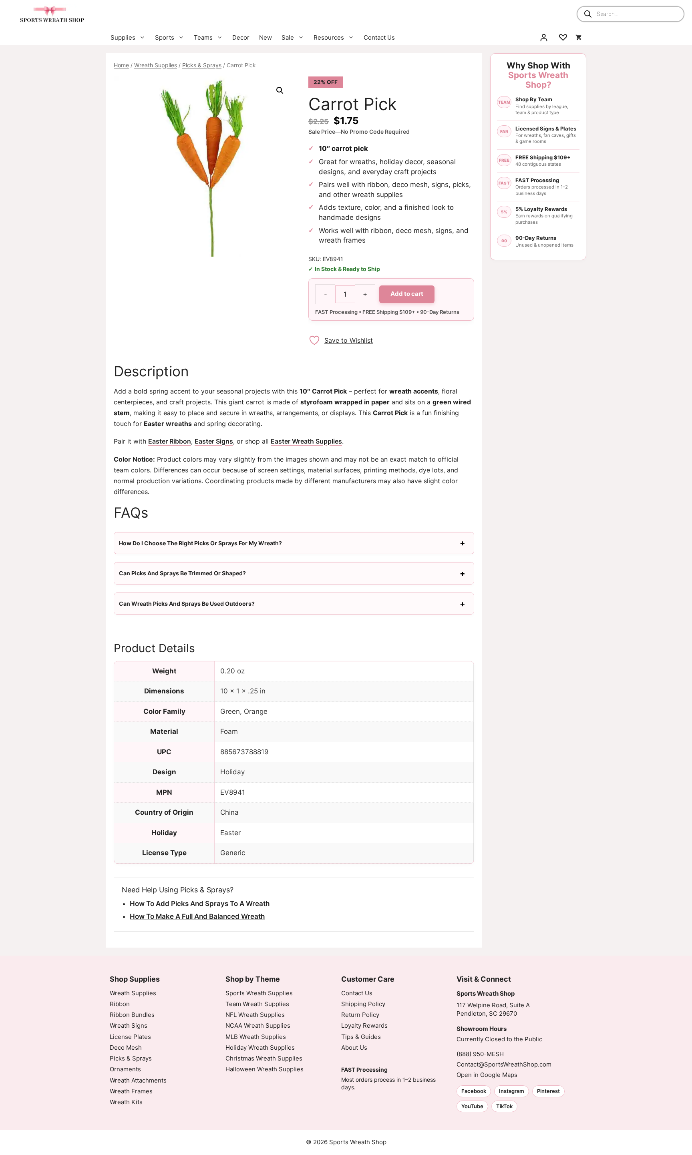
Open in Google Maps (487, 1075)
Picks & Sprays (201, 65)
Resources (329, 37)
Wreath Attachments (138, 1080)
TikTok (504, 1106)
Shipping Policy (363, 1004)
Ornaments (125, 1069)
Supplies (123, 37)
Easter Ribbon (169, 441)
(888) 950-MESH (480, 1054)
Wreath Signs (128, 1025)
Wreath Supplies (155, 65)
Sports (164, 37)
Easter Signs (214, 441)
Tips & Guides (361, 1037)
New (265, 37)
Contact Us (379, 37)
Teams (203, 37)
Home (121, 65)
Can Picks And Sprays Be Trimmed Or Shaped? (182, 573)
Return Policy (360, 1014)
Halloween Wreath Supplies (264, 1069)
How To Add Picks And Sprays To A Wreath (200, 904)
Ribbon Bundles (132, 1014)
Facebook (473, 1091)
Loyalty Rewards (364, 1025)
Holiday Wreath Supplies (260, 1047)
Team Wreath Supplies (257, 1004)
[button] (280, 90)
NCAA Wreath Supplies (257, 1025)
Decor (240, 37)
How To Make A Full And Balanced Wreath (197, 916)
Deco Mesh (126, 1047)
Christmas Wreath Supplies (263, 1058)
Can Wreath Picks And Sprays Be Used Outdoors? (187, 603)
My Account (543, 37)
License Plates (130, 1037)
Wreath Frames (131, 1091)
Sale (288, 37)
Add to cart (406, 293)
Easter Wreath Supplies (306, 441)
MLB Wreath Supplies (255, 1037)
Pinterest (548, 1091)
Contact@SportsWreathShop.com (504, 1064)
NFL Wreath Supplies (255, 1014)
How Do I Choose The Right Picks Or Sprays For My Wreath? (200, 543)
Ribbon (120, 1004)
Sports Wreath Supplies (259, 993)
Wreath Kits (126, 1102)
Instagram (511, 1091)
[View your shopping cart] (578, 38)
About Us (354, 1047)
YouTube (472, 1106)
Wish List (563, 37)
